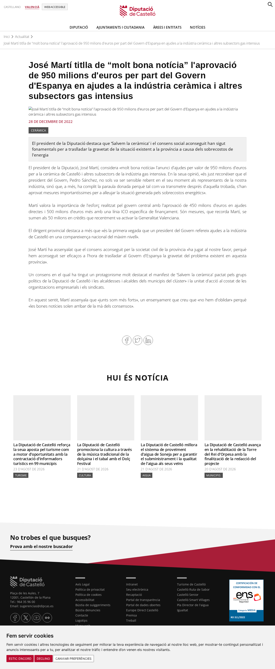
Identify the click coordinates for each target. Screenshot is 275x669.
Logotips (81, 620)
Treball (131, 620)
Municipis (213, 475)
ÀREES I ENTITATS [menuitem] (167, 27)
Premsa (131, 615)
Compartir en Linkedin (148, 340)
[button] (270, 4)
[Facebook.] (15, 618)
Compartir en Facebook (126, 340)
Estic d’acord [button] (20, 658)
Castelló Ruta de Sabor (193, 589)
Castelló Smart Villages (193, 600)
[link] (138, 11)
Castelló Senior (188, 595)
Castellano (12, 7)
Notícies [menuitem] (197, 27)
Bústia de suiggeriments (92, 605)
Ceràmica (38, 130)
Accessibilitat (84, 600)
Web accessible (54, 7)
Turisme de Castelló (191, 584)
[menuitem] (97, 584)
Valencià (32, 7)
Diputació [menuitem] (79, 27)
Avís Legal (82, 584)
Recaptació (134, 595)
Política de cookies (88, 595)
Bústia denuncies (87, 610)
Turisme (21, 475)
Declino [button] (43, 658)
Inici (7, 36)
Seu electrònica (137, 589)
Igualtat (182, 610)
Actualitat (22, 36)
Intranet (132, 584)
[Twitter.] (26, 618)
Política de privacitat (90, 589)
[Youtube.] (36, 618)
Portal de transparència (143, 600)
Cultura (85, 475)
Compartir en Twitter (137, 340)
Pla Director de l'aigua (193, 605)
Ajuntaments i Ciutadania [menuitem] (120, 27)
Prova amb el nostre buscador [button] (41, 546)
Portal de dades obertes (143, 605)
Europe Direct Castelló (142, 610)
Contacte (81, 615)
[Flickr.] (47, 618)
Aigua (146, 475)
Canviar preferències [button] (73, 658)
